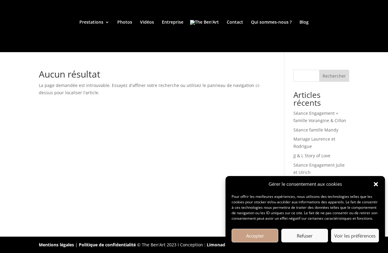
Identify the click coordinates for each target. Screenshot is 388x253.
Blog (304, 22)
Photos (124, 22)
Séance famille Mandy (315, 130)
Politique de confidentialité (107, 245)
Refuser (305, 236)
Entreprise (172, 22)
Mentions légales (56, 245)
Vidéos (147, 22)
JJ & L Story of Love (311, 155)
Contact (235, 22)
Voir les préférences (355, 236)
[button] (376, 184)
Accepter (255, 236)
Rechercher (334, 76)
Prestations (91, 22)
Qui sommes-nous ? (271, 22)
